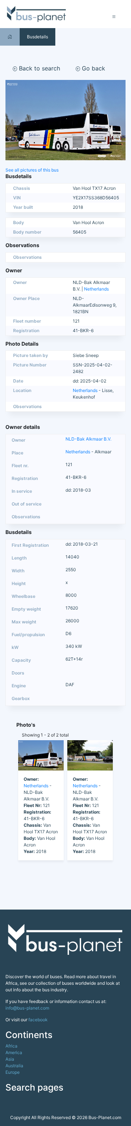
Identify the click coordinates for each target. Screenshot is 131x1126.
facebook (38, 1019)
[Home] (10, 36)
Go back (92, 68)
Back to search (38, 68)
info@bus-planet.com (27, 1008)
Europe (12, 1072)
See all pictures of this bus (32, 170)
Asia (9, 1059)
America (13, 1052)
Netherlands (96, 289)
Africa (11, 1046)
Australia (14, 1065)
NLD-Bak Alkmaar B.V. (88, 439)
